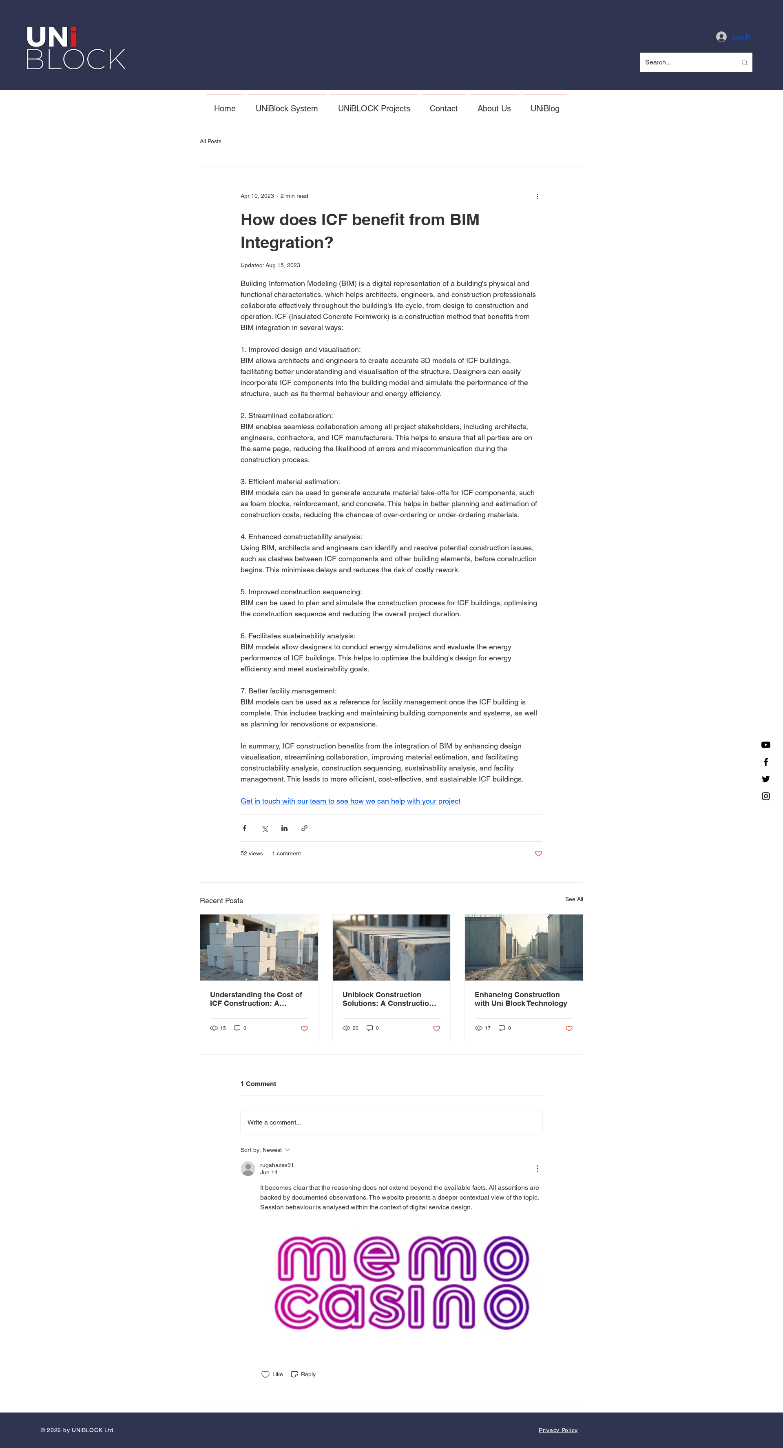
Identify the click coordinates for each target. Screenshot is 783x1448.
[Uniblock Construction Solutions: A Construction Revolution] (392, 947)
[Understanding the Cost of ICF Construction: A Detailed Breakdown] (259, 947)
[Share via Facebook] (244, 828)
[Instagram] (766, 796)
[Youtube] (766, 744)
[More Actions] (537, 1168)
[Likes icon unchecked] (265, 1374)
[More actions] (537, 196)
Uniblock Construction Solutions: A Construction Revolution (388, 998)
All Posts (210, 141)
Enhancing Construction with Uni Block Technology (521, 998)
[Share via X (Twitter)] (264, 828)
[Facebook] (766, 762)
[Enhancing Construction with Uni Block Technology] (524, 947)
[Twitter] (766, 779)
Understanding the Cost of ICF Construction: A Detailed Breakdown (256, 998)
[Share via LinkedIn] (284, 828)
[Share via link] (304, 828)
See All (574, 899)
